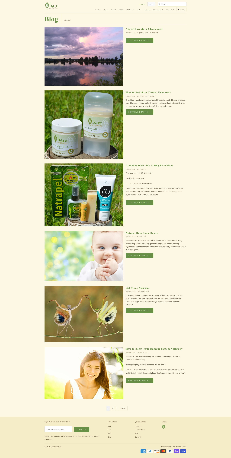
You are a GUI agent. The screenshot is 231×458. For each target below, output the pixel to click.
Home (97, 9)
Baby (121, 9)
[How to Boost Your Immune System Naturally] (84, 398)
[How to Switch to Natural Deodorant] (84, 158)
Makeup (130, 9)
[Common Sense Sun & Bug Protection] (84, 226)
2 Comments (152, 96)
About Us (138, 426)
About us (158, 9)
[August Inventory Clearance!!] (84, 85)
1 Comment (154, 33)
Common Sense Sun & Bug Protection (149, 165)
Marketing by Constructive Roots (173, 447)
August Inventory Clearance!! (144, 29)
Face (105, 9)
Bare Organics (56, 447)
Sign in (142, 4)
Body (113, 9)
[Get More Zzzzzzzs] (84, 341)
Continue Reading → (139, 40)
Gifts (140, 9)
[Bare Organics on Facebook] (164, 427)
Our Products (140, 430)
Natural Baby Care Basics (142, 233)
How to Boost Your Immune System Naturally (154, 349)
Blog (148, 9)
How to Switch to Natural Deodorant (148, 92)
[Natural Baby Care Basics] (84, 281)
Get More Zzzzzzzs (138, 288)
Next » (123, 408)
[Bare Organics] (61, 6)
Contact (169, 9)
